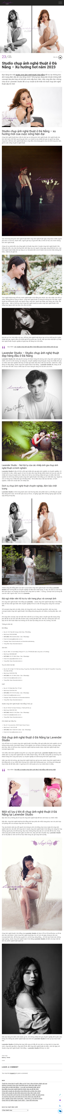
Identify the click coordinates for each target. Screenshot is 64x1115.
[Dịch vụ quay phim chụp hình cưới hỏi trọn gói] (7, 2)
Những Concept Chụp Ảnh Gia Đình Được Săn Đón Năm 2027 (21, 1085)
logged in (13, 1073)
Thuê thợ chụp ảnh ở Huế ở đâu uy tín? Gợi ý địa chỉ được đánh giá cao (24, 1083)
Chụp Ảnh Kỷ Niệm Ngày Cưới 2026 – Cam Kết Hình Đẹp (20, 1100)
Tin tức (8, 1057)
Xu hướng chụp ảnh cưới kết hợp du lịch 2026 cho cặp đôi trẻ (21, 1096)
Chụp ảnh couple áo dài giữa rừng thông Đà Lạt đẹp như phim (21, 1091)
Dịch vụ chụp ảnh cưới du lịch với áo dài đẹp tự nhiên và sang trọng (23, 1095)
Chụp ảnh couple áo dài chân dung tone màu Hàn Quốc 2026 (21, 1093)
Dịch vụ (4, 1057)
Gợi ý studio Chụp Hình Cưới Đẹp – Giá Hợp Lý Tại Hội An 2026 (22, 1098)
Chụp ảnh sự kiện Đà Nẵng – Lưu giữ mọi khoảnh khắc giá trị (21, 1087)
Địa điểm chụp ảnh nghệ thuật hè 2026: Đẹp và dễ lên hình (20, 1089)
